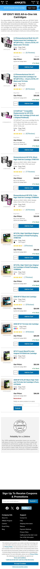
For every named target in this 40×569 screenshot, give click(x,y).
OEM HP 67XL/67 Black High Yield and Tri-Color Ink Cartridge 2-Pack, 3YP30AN (26, 382)
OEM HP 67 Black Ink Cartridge (25, 297)
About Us (5, 518)
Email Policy (5, 526)
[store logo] (20, 3)
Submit (17, 408)
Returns (22, 526)
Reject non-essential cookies (20, 566)
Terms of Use (24, 540)
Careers (4, 523)
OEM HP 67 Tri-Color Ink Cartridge (26, 324)
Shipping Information (26, 523)
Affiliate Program (7, 520)
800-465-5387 (7, 3)
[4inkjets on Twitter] (12, 508)
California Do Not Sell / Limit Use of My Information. (20, 559)
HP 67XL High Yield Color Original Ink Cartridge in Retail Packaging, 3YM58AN (26, 267)
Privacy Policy (24, 532)
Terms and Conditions (20, 558)
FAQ (21, 520)
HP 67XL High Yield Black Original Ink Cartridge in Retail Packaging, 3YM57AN (26, 236)
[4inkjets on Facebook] (7, 508)
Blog (3, 529)
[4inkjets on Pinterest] (17, 508)
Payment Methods (25, 529)
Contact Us (23, 518)
